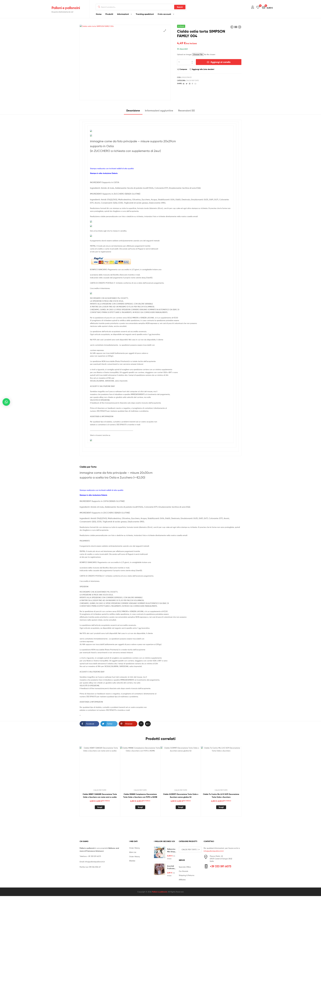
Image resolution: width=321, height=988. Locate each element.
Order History (134, 848)
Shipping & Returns (186, 875)
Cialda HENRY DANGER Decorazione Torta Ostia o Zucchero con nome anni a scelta (100, 795)
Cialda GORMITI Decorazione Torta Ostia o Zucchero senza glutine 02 (180, 795)
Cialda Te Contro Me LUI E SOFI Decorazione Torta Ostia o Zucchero (221, 795)
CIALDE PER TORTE (192, 80)
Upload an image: (184, 54)
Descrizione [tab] (133, 110)
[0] (257, 7)
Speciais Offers (185, 867)
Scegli (99, 807)
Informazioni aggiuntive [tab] (159, 110)
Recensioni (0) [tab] (186, 110)
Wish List (132, 852)
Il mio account (164, 14)
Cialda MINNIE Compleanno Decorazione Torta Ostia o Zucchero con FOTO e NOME (140, 795)
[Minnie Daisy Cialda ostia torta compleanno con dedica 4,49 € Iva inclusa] (239, 27)
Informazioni (123, 14)
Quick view (106, 769)
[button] (165, 30)
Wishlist (132, 861)
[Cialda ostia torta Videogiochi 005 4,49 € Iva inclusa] (232, 27)
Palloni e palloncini (66, 8)
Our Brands (183, 871)
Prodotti (109, 14)
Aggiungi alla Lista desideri (203, 69)
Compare (183, 69)
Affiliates (182, 879)
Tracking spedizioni (145, 14)
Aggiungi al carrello (221, 62)
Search (180, 7)
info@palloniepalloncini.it (95, 862)
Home (98, 14)
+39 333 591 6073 (94, 856)
